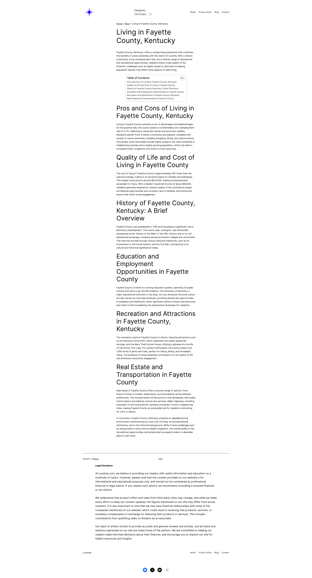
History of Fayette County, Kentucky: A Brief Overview (152, 88)
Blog (127, 23)
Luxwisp (87, 552)
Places (96, 459)
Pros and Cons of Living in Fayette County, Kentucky (152, 82)
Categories (139, 10)
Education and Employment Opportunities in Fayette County (155, 92)
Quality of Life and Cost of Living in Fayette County (151, 85)
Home (119, 23)
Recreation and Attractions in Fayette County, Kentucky (153, 95)
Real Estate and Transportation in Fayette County (150, 98)
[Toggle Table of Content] (181, 78)
